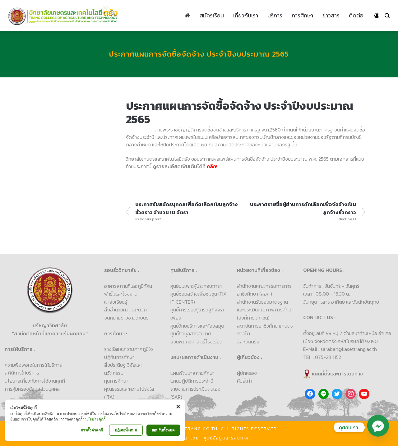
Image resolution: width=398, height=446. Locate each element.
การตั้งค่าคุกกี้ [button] (92, 430)
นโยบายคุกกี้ (95, 419)
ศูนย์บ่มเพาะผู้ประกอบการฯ (196, 286)
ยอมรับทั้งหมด (163, 430)
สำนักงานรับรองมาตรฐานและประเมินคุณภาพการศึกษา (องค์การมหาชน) (265, 309)
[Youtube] (364, 394)
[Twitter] (337, 394)
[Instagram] (351, 394)
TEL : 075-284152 (322, 357)
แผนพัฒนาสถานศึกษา (192, 373)
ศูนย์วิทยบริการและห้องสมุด (197, 325)
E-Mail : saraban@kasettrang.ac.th (340, 349)
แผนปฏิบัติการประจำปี (191, 380)
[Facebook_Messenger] (378, 427)
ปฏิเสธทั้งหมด (126, 430)
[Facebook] (310, 394)
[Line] (324, 394)
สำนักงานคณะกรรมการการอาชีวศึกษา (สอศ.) (264, 290)
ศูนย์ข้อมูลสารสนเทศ (190, 333)
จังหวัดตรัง (248, 341)
